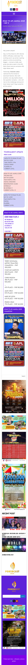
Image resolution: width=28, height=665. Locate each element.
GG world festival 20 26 (7, 555)
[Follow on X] (14, 9)
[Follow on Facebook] (11, 9)
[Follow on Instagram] (17, 9)
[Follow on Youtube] (17, 601)
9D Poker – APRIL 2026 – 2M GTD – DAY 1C (11, 537)
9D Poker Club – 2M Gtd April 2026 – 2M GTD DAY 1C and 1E (13, 534)
